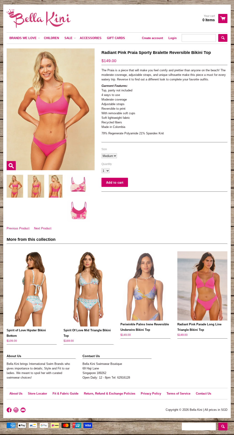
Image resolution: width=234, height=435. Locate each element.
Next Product (42, 228)
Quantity (106, 164)
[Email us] (24, 410)
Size (104, 149)
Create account (152, 38)
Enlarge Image (11, 165)
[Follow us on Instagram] (16, 410)
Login (172, 38)
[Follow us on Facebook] (10, 410)
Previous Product (18, 228)
